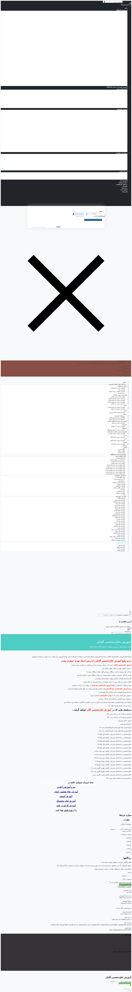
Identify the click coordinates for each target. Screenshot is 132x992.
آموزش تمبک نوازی (117, 112)
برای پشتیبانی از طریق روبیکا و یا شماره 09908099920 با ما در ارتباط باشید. (102, 363)
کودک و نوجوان (122, 386)
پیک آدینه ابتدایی (118, 90)
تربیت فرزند (121, 393)
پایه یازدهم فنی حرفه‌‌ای (108, 76)
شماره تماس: (98, 216)
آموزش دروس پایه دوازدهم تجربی (105, 63)
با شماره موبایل (79, 213)
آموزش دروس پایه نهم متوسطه (109, 46)
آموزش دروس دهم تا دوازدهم (114, 48)
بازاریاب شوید (123, 182)
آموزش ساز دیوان (117, 127)
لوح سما (124, 191)
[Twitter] (126, 198)
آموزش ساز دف (118, 125)
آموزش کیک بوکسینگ (66, 801)
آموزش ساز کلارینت (117, 138)
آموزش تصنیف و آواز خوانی (114, 111)
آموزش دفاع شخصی (124, 924)
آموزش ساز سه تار (117, 133)
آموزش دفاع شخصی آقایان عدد (121, 882)
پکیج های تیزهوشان (117, 85)
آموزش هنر (119, 175)
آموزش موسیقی (121, 109)
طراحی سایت (119, 158)
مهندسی (120, 164)
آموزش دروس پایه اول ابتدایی (110, 13)
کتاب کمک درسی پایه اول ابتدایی (105, 28)
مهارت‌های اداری (118, 162)
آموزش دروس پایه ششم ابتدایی (109, 22)
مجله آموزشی (122, 366)
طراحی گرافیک (118, 156)
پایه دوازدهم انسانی (109, 70)
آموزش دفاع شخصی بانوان (66, 791)
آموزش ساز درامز (117, 123)
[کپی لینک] (108, 930)
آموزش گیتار (119, 151)
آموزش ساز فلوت (117, 136)
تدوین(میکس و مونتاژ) (116, 160)
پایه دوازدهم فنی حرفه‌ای (108, 78)
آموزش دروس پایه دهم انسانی (106, 67)
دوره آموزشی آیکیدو (66, 787)
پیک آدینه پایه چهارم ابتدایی (111, 92)
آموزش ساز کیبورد (117, 142)
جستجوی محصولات (122, 615)
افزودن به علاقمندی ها (124, 886)
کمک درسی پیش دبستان (108, 26)
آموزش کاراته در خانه (66, 805)
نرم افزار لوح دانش (121, 370)
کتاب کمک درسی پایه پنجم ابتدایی (105, 35)
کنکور (121, 79)
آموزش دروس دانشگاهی (118, 454)
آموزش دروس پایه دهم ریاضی (106, 52)
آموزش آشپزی (118, 177)
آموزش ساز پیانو (118, 116)
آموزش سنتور (119, 131)
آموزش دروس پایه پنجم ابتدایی (110, 21)
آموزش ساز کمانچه (117, 140)
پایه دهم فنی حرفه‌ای (109, 74)
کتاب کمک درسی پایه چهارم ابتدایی (105, 33)
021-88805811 (121, 361)
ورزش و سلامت (118, 173)
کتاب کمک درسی (114, 24)
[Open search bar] (130, 612)
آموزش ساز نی (118, 144)
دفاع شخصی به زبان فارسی (77, 924)
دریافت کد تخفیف (121, 184)
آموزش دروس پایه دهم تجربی (106, 59)
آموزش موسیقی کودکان (118, 540)
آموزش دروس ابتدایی (116, 11)
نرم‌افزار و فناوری (121, 153)
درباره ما (124, 188)
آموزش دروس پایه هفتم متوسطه (109, 43)
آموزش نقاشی (118, 179)
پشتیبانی (124, 186)
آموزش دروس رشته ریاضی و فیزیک (108, 50)
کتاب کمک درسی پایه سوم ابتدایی (105, 32)
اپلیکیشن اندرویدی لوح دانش (117, 419)
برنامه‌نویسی (119, 155)
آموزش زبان (123, 180)
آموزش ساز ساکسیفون (115, 129)
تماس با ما (124, 190)
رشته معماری (115, 167)
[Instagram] (126, 200)
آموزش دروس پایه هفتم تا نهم (113, 41)
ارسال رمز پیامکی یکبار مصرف (93, 220)
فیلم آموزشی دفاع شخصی (59, 924)
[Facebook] (126, 196)
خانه (126, 8)
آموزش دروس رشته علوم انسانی (109, 65)
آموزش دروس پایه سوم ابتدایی (110, 17)
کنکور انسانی (121, 452)
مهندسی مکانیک (114, 166)
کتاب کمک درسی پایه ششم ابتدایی (105, 37)
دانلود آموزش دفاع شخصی (108, 924)
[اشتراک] (130, 905)
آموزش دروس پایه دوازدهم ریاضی (105, 56)
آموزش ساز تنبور (118, 120)
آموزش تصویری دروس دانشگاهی (116, 87)
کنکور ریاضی (115, 83)
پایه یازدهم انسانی (110, 68)
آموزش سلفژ (119, 149)
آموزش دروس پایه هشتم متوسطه (109, 45)
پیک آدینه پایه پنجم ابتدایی (112, 94)
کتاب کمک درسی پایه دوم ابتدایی (105, 30)
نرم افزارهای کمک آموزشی (117, 384)
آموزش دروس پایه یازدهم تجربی (105, 61)
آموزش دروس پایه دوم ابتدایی (110, 15)
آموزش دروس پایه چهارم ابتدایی (109, 19)
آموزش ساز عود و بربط (115, 134)
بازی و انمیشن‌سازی (117, 169)
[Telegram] (126, 202)
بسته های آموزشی (114, 39)
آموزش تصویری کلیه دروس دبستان (118, 413)
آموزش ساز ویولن (117, 145)
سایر (123, 494)
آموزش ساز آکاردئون (116, 114)
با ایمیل (94, 213)
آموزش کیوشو (66, 796)
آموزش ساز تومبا (117, 122)
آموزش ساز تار (118, 118)
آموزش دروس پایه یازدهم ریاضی (105, 54)
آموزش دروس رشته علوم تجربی (109, 57)
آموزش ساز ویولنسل (116, 147)
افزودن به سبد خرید (125, 884)
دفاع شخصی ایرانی (93, 924)
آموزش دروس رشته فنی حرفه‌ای (109, 72)
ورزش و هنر (123, 171)
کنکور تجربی (116, 81)
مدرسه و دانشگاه (121, 10)
